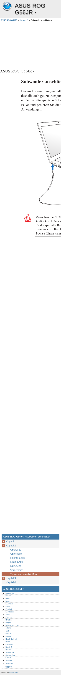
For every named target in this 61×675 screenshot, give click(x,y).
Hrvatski (8, 620)
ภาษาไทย (9, 663)
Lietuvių (8, 634)
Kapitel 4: (11, 582)
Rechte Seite (17, 558)
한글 (7, 631)
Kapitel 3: (11, 578)
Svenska (8, 660)
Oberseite (15, 549)
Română (8, 647)
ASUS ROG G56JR (7, 6)
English (8, 606)
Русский (8, 650)
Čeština (8, 596)
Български (9, 593)
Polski (7, 642)
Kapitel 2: (24, 20)
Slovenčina (9, 652)
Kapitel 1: (11, 541)
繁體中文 (8, 667)
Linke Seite (16, 562)
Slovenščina (10, 655)
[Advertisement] (30, 45)
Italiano (8, 628)
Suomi (7, 614)
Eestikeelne (9, 612)
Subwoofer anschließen (23, 574)
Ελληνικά (9, 604)
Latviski (8, 636)
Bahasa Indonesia (12, 625)
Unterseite (16, 553)
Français (8, 617)
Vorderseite (16, 570)
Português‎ (9, 644)
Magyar (8, 622)
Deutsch (8, 601)
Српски (8, 658)
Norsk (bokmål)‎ (11, 639)
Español (8, 609)
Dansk (7, 598)
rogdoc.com (13, 672)
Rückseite (15, 566)
